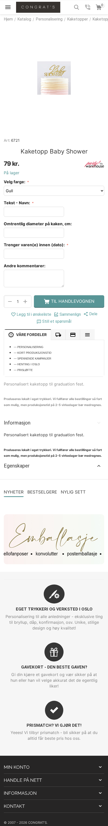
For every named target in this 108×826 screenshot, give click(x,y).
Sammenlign (70, 314)
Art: (7, 140)
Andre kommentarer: (24, 265)
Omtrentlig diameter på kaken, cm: (38, 223)
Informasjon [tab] (17, 423)
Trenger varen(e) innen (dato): (35, 244)
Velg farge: (15, 181)
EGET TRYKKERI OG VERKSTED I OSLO (54, 609)
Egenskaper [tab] (17, 466)
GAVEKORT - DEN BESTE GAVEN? (54, 667)
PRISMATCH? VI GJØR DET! (54, 725)
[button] (90, 314)
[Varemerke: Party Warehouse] (94, 164)
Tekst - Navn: (17, 202)
